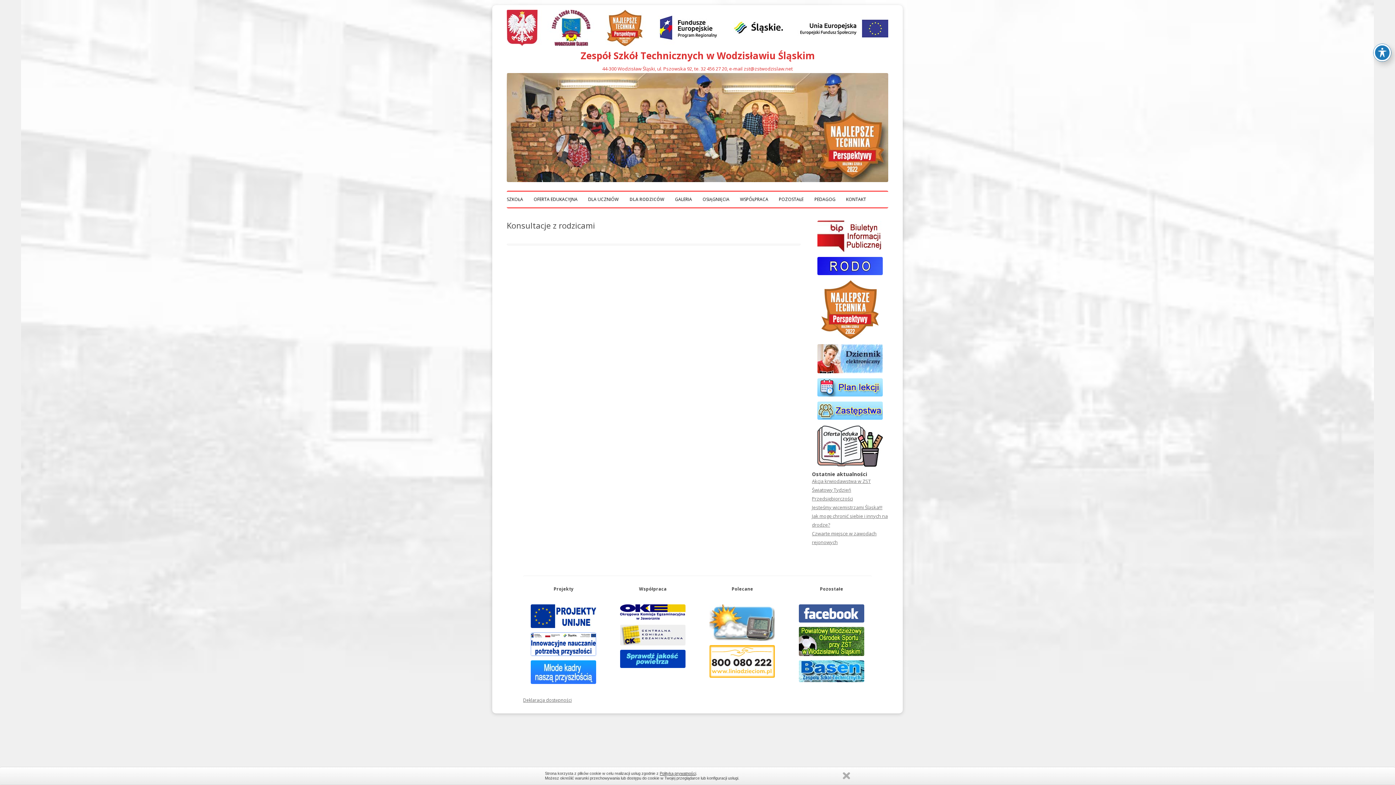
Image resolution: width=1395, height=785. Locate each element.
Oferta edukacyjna (556, 199)
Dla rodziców (647, 199)
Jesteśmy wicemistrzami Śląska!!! (847, 507)
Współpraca (754, 199)
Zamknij (846, 775)
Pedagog (825, 199)
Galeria (683, 199)
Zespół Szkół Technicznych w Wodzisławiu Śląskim (698, 55)
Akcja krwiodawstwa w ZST (841, 481)
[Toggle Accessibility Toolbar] (1382, 52)
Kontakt (856, 199)
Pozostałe (791, 199)
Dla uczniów (603, 199)
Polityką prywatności (678, 773)
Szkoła (515, 199)
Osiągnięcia (716, 199)
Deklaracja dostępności (547, 700)
